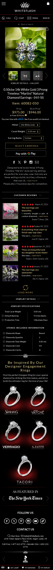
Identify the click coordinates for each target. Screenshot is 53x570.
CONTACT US (25, 529)
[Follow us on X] (14, 523)
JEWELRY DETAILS (19, 83)
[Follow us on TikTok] (43, 523)
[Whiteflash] (25, 7)
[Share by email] (36, 162)
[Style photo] (13, 75)
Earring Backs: (15, 138)
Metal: (15, 124)
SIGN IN (46, 18)
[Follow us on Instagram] (28, 523)
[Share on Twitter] (19, 162)
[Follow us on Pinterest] (21, 523)
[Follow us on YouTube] (35, 523)
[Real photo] (25, 75)
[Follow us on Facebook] (7, 523)
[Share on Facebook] (14, 162)
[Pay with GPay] (25, 154)
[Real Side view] (38, 75)
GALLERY (34, 83)
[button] (19, 19)
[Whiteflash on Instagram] (30, 162)
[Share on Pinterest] (25, 163)
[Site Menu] (4, 3)
